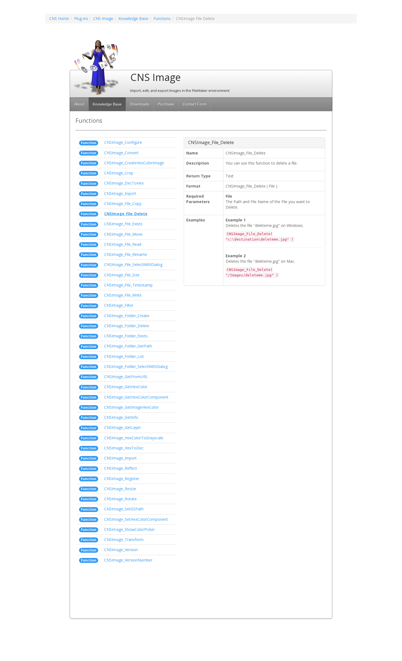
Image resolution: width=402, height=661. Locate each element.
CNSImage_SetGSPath (124, 508)
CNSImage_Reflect (120, 468)
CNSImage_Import (120, 458)
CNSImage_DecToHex (124, 183)
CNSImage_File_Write (123, 295)
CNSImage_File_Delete (125, 213)
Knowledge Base (133, 18)
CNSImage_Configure (123, 142)
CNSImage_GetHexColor (125, 386)
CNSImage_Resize (120, 488)
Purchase (166, 104)
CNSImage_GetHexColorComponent (136, 397)
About (79, 104)
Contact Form (194, 104)
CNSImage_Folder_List (124, 356)
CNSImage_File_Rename (125, 254)
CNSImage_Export (120, 193)
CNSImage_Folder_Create (126, 315)
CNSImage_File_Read (122, 244)
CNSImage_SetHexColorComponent (136, 519)
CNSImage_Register (121, 478)
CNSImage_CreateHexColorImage (134, 162)
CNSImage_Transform (124, 539)
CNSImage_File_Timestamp (128, 285)
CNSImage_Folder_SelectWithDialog (136, 366)
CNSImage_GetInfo (121, 417)
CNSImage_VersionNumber (128, 560)
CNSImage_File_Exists (123, 223)
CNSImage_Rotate (120, 498)
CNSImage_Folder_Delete (126, 325)
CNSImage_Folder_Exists (126, 335)
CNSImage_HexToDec (124, 448)
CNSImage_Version (121, 549)
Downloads (139, 104)
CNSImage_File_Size (121, 274)
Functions (162, 18)
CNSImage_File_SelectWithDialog (133, 264)
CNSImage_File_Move (123, 234)
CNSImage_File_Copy (122, 203)
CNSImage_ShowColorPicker (129, 529)
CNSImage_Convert (121, 152)
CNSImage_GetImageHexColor (131, 407)
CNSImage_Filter (118, 305)
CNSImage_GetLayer (122, 427)
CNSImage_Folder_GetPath (128, 346)
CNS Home (59, 18)
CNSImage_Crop (118, 173)
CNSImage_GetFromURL (126, 376)
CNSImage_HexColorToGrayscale (133, 437)
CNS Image (103, 18)
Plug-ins (81, 18)
